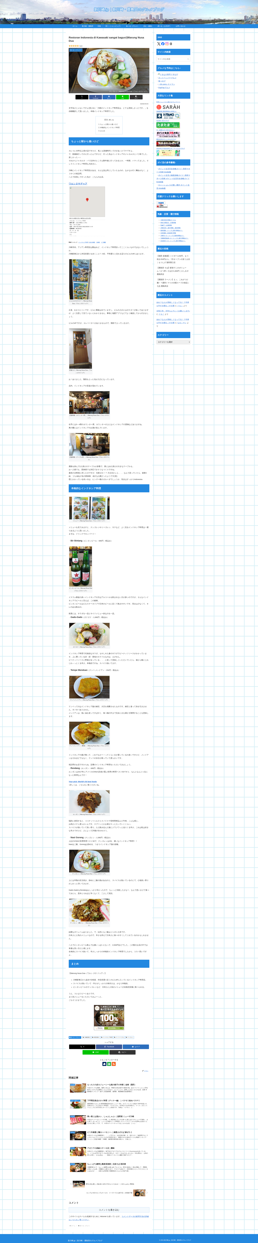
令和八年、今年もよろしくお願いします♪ (173, 311)
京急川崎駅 (92, 242)
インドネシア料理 (83, 242)
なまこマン (181, 323)
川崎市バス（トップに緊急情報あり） (172, 235)
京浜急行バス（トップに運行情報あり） (173, 241)
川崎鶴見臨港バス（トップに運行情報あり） (174, 238)
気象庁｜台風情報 (166, 225)
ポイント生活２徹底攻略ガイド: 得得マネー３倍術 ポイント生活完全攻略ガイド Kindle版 (173, 178)
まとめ (102, 131)
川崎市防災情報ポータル (168, 220)
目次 (106, 120)
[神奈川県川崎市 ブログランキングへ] (161, 206)
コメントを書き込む (109, 1210)
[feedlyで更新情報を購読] (109, 1064)
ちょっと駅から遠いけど (109, 124)
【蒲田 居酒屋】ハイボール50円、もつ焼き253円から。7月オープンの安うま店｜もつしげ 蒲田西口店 (173, 259)
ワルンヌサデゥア (78, 183)
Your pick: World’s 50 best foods (83, 782)
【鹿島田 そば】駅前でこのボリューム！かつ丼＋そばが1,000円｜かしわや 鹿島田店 (173, 271)
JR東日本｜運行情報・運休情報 (170, 228)
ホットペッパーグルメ (167, 78)
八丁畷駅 (103, 242)
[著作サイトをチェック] (104, 1064)
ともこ (180, 306)
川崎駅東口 (87, 1037)
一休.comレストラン (166, 84)
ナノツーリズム (120, 1037)
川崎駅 (98, 242)
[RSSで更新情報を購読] (114, 1064)
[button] (136, 97)
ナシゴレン (130, 1037)
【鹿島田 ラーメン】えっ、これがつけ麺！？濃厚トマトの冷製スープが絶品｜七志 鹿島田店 (173, 283)
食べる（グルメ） (76, 1037)
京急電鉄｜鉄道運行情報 (168, 233)
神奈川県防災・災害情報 (168, 222)
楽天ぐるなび (172, 74)
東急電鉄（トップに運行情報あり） (171, 230)
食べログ (162, 81)
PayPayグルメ (164, 88)
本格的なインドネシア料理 (110, 127)
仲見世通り (97, 1037)
